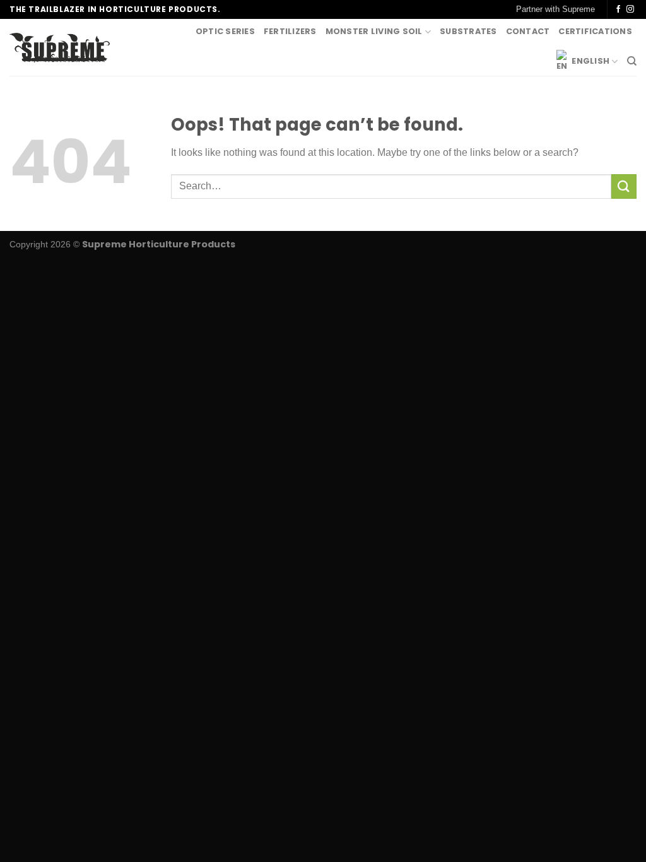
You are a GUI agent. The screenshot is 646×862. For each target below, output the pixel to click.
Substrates (468, 31)
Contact (528, 31)
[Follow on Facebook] (618, 9)
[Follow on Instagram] (630, 9)
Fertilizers (290, 31)
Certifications (595, 31)
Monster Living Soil (374, 31)
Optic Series (225, 31)
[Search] (632, 61)
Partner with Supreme (555, 9)
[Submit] (624, 186)
